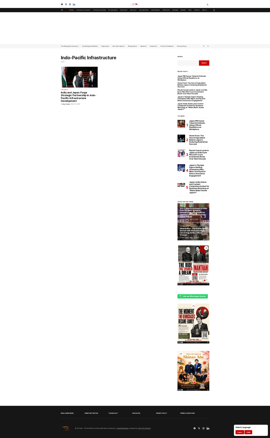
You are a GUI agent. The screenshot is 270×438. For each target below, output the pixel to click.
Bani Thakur (185, 219)
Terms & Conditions (166, 46)
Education (136, 413)
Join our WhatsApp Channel (194, 296)
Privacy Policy (181, 46)
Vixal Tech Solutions (144, 428)
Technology (113, 413)
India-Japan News (67, 413)
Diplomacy (65, 89)
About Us (143, 46)
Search (180, 56)
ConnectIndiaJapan (122, 428)
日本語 (248, 432)
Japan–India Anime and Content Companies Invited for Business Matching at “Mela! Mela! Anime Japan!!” (190, 106)
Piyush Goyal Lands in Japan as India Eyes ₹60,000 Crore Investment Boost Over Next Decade (192, 92)
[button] (207, 4)
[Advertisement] (135, 28)
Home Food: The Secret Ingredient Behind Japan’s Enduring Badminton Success (192, 85)
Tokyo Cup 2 (105, 46)
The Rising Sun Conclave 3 (70, 46)
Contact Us (153, 46)
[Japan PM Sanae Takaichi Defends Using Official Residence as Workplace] (181, 124)
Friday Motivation (91, 413)
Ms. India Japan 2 (119, 46)
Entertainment (185, 226)
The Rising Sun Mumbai (90, 46)
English (239, 432)
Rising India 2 (132, 46)
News (182, 205)
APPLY (193, 283)
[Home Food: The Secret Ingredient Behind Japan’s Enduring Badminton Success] (181, 138)
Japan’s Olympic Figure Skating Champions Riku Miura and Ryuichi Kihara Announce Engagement (191, 99)
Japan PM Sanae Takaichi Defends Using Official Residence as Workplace (191, 78)
